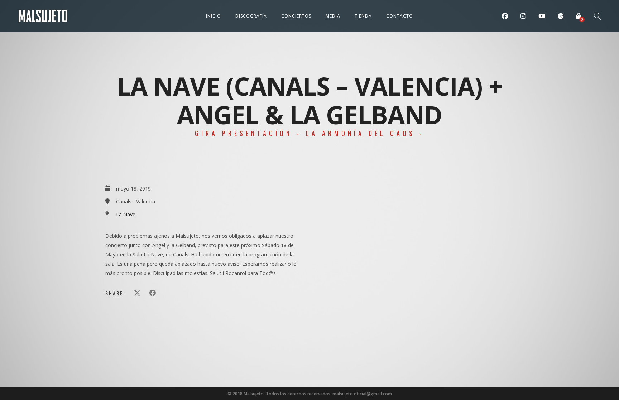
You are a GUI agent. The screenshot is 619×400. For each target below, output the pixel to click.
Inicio (213, 16)
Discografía (251, 16)
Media (333, 16)
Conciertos (296, 16)
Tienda (363, 16)
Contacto (399, 16)
